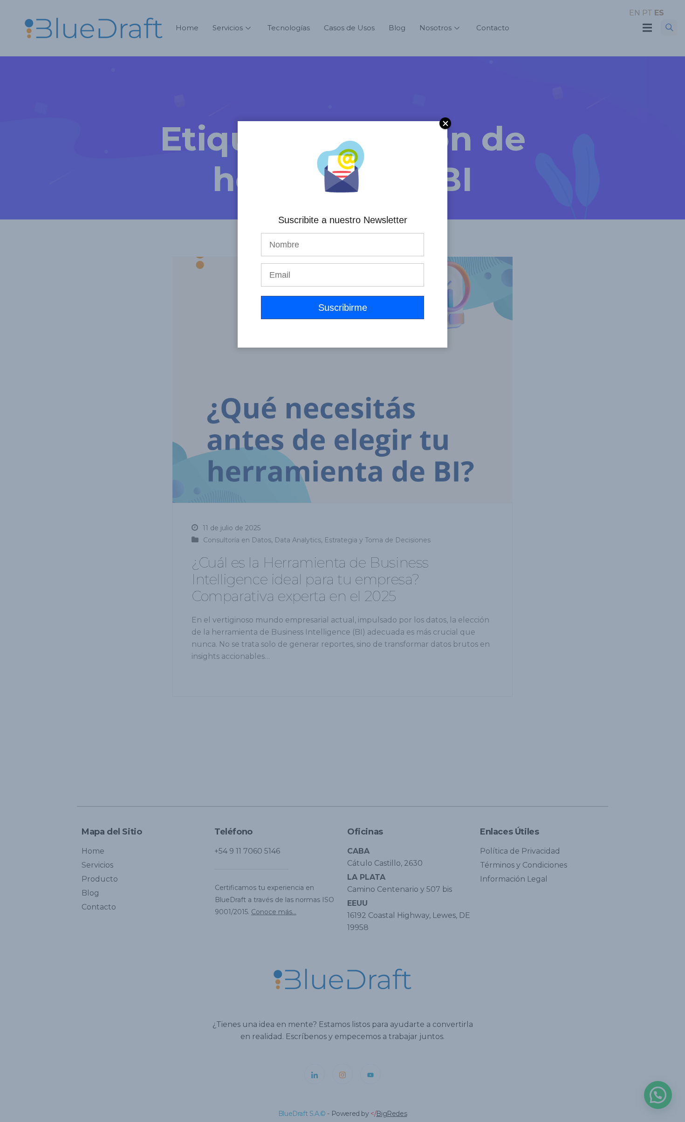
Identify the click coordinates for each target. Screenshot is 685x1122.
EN (634, 12)
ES (659, 12)
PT (647, 12)
